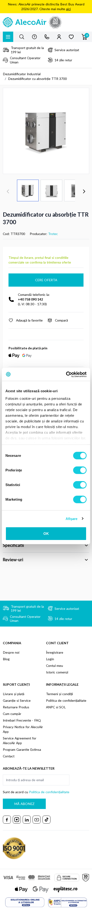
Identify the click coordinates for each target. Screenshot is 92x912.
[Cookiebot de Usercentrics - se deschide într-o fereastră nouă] (66, 374)
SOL (62, 707)
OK (46, 534)
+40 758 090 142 (30, 299)
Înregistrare (54, 652)
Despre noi (11, 652)
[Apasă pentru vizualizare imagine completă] (46, 130)
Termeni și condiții (59, 694)
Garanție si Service (17, 700)
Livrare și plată (13, 694)
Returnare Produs (16, 707)
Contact (8, 756)
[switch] (80, 470)
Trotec (53, 234)
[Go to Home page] (46, 22)
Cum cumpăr (12, 714)
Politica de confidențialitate (66, 700)
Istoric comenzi (57, 672)
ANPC (50, 707)
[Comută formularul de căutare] (21, 37)
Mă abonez (24, 804)
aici (68, 9)
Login (50, 659)
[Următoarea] (84, 191)
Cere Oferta (46, 280)
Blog (6, 659)
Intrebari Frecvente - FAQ (22, 720)
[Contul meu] (59, 37)
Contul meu (54, 666)
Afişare (72, 518)
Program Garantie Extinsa (22, 749)
